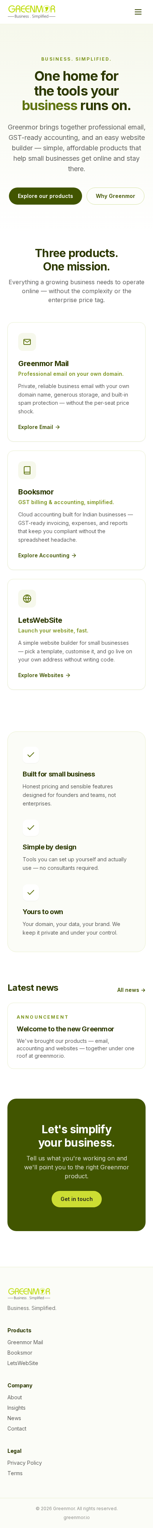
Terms (15, 1473)
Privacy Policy (24, 1463)
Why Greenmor (115, 196)
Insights (16, 1407)
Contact (16, 1428)
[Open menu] (138, 11)
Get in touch (77, 1199)
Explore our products (45, 196)
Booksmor (19, 1352)
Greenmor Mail (25, 1342)
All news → (131, 990)
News (14, 1418)
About (14, 1397)
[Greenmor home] (31, 12)
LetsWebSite (22, 1363)
